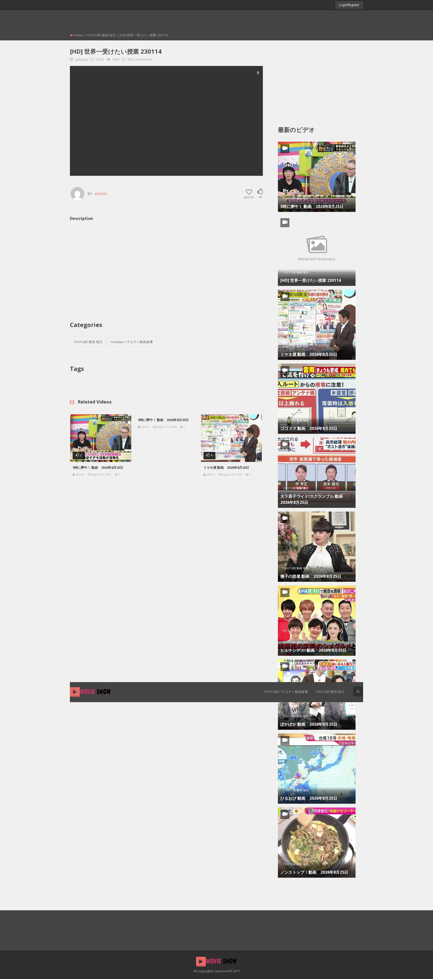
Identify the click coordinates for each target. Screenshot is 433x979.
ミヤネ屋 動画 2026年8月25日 (226, 467)
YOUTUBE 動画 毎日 (329, 691)
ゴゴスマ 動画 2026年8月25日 (308, 428)
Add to (249, 197)
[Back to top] (416, 967)
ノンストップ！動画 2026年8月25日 (314, 872)
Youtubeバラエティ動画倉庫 (286, 691)
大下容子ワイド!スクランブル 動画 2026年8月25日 (313, 499)
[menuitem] (286, 692)
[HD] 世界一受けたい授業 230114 (310, 280)
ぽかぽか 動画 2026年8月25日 (308, 724)
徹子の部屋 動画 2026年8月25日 (310, 576)
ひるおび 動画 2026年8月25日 (308, 798)
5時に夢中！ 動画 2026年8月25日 (98, 467)
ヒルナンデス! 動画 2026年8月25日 (313, 650)
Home (78, 35)
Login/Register (349, 5)
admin (101, 193)
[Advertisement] (166, 121)
